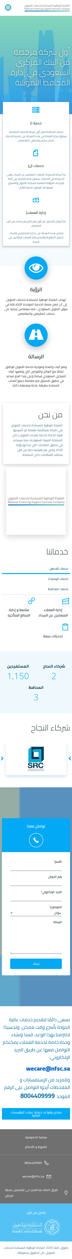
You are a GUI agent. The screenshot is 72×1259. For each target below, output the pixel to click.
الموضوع (55, 907)
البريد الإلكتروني (51, 892)
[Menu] (8, 7)
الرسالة (57, 922)
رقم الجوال (55, 877)
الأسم (57, 862)
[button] (69, 758)
